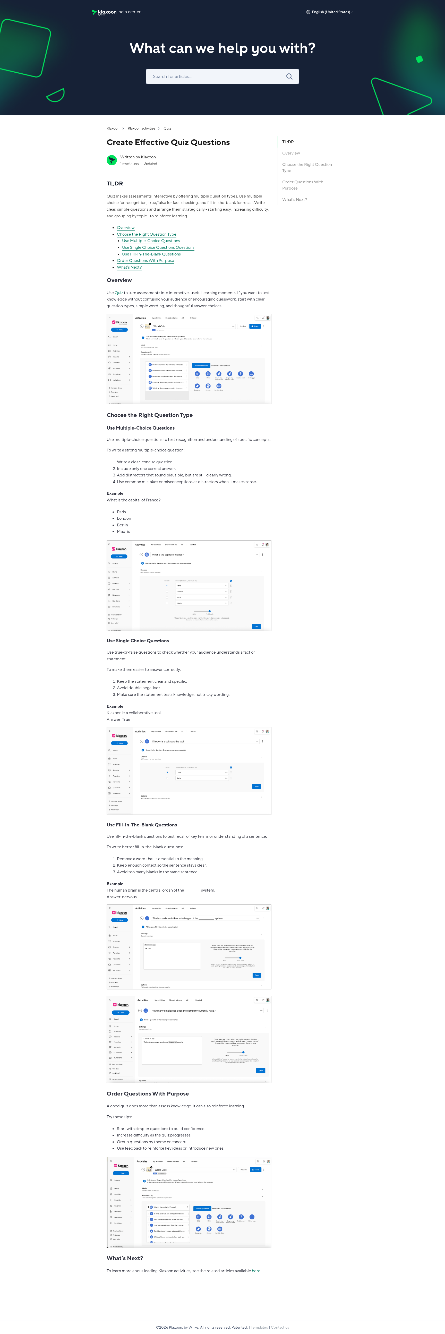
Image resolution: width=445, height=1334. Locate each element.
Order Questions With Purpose (145, 260)
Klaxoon (113, 128)
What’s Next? (129, 267)
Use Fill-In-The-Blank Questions (151, 254)
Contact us (280, 1327)
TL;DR (288, 142)
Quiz (167, 128)
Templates (259, 1327)
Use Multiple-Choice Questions (151, 241)
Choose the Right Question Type (146, 234)
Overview (126, 227)
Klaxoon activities (141, 128)
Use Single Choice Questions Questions (158, 247)
